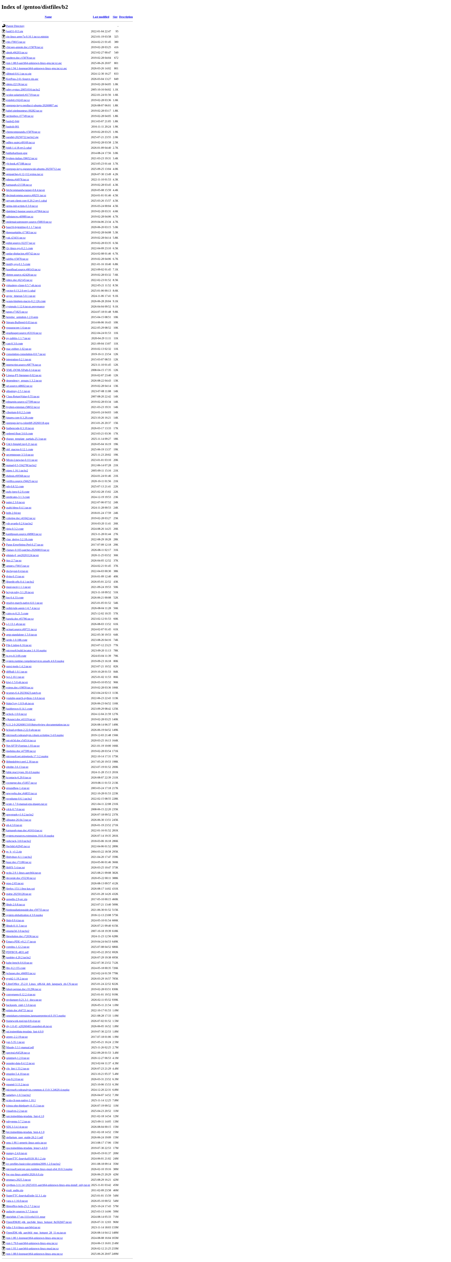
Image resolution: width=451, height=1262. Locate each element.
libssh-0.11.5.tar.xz (16, 925)
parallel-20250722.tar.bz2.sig (22, 137)
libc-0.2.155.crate (16, 968)
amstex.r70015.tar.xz (17, 565)
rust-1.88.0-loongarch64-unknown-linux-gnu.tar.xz (34, 1253)
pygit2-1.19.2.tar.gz (17, 978)
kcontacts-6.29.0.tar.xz (18, 777)
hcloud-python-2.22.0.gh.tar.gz (23, 729)
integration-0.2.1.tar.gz (18, 359)
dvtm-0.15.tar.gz (15, 576)
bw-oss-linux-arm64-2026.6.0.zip (24, 1174)
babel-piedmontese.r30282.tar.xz (24, 110)
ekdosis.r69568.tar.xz (18, 475)
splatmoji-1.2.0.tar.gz (17, 1057)
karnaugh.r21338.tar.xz (19, 184)
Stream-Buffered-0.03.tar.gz (21, 322)
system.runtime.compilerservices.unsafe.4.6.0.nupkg (35, 661)
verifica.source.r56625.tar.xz (22, 481)
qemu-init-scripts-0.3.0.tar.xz (22, 205)
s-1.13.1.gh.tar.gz (15, 624)
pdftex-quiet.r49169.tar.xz (20, 142)
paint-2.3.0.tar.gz (15, 502)
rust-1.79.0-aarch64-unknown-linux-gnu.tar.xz (32, 1243)
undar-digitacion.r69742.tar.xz (23, 253)
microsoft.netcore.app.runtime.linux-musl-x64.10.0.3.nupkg (39, 1169)
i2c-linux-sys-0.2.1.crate (19, 248)
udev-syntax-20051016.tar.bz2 (23, 89)
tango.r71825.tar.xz (17, 311)
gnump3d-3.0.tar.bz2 (17, 930)
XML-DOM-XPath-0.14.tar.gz (23, 370)
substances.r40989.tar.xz (19, 216)
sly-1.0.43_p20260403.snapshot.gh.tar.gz (29, 1026)
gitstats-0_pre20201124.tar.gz (22, 555)
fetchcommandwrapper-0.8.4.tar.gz (25, 190)
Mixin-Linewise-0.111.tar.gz (22, 459)
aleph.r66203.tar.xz (16, 52)
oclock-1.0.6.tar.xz (16, 713)
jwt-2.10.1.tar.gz (15, 676)
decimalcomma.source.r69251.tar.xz (26, 195)
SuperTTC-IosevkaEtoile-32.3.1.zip (26, 1195)
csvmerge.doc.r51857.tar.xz (21, 782)
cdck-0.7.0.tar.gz (15, 809)
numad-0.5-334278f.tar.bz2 (21, 465)
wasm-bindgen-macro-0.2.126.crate (26, 301)
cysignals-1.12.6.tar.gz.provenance (25, 306)
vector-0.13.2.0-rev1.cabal (20, 290)
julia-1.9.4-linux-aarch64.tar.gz (23, 1227)
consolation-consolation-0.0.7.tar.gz (26, 354)
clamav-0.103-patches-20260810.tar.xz (27, 549)
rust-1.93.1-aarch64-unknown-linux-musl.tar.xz (32, 1248)
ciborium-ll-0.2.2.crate (18, 412)
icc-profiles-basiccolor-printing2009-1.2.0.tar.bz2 (33, 1163)
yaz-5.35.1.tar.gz (15, 1042)
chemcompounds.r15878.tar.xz (23, 131)
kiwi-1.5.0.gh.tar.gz (17, 682)
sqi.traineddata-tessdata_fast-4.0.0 (25, 1031)
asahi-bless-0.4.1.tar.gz (18, 507)
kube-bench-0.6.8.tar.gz (19, 962)
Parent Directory (15, 26)
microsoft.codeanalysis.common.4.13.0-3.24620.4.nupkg (37, 1089)
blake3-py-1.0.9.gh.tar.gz (20, 703)
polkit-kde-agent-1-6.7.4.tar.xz (23, 608)
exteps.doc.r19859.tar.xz (19, 687)
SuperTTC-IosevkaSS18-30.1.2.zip (26, 1158)
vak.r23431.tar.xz (16, 237)
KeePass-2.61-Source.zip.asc (22, 78)
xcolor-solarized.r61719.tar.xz (22, 94)
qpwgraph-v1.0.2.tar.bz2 (19, 814)
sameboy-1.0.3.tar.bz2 (18, 1095)
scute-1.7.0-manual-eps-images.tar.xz (26, 803)
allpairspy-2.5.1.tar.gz (18, 391)
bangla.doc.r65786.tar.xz (20, 618)
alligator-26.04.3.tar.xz (18, 819)
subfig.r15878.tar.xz (17, 258)
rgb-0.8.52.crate (15, 486)
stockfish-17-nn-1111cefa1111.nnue (25, 1216)
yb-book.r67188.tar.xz (18, 163)
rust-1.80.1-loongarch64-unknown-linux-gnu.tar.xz (34, 1237)
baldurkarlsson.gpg (16, 153)
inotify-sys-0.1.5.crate (18, 264)
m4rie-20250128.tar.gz (18, 893)
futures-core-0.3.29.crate (19, 417)
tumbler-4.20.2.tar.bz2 (18, 957)
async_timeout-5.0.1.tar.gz (20, 295)
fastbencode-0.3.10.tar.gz (20, 428)
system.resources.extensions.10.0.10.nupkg (30, 835)
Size (115, 16)
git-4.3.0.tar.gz (14, 825)
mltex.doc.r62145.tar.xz (19, 280)
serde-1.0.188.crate (16, 639)
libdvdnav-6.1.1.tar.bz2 (19, 856)
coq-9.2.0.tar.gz (14, 1079)
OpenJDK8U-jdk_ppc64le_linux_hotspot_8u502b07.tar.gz (39, 1222)
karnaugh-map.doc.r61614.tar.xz (24, 830)
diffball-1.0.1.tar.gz (16, 671)
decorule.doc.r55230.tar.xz (21, 878)
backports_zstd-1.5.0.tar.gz (21, 1005)
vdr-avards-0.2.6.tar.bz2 (19, 523)
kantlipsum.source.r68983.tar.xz (24, 534)
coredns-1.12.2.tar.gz (17, 946)
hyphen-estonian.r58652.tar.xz (23, 407)
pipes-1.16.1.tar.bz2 (17, 470)
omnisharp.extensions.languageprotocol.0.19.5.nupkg (36, 1015)
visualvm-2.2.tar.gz (16, 1110)
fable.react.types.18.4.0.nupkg (23, 772)
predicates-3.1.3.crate (18, 497)
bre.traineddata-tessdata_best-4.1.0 (25, 1132)
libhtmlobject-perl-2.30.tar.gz (22, 761)
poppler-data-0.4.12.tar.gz (20, 1063)
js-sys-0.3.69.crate (16, 655)
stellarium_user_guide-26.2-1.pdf (24, 1137)
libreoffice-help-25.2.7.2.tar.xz (23, 1206)
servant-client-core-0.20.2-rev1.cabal (26, 200)
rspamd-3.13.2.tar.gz (17, 1084)
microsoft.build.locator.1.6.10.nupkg (26, 650)
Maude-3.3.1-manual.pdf (20, 1047)
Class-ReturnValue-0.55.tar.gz (22, 396)
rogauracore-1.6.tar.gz (18, 327)
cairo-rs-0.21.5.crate (17, 613)
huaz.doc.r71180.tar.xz (18, 862)
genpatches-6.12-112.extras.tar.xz (24, 174)
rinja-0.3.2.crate (15, 528)
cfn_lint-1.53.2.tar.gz (17, 1068)
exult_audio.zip (14, 1190)
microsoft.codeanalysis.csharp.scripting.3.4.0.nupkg (35, 735)
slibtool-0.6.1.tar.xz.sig (18, 73)
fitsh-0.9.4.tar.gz (15, 920)
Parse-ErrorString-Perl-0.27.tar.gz (24, 544)
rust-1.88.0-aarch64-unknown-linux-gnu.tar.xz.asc (34, 63)
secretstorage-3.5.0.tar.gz (20, 454)
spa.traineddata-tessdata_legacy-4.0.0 (26, 1147)
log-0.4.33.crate (15, 597)
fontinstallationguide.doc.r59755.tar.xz (27, 909)
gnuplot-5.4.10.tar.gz (17, 1073)
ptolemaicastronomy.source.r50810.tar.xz (29, 221)
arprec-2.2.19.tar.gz (17, 1036)
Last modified (101, 16)
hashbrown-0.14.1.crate (19, 708)
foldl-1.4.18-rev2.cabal (19, 147)
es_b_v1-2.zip (14, 851)
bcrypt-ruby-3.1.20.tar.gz (20, 592)
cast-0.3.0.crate (14, 343)
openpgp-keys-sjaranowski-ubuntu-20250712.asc (33, 168)
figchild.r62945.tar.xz (18, 846)
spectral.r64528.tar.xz (18, 1052)
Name (48, 16)
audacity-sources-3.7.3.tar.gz (22, 1211)
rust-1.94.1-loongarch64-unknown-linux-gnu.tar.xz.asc (36, 68)
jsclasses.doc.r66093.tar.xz (21, 973)
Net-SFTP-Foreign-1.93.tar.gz (23, 745)
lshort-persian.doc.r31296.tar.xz (23, 989)
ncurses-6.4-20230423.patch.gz (23, 692)
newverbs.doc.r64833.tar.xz (21, 793)
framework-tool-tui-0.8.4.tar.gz (23, 1020)
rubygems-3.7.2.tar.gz (18, 1121)
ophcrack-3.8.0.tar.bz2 (18, 841)
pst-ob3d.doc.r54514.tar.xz (21, 740)
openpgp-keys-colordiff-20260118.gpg (27, 422)
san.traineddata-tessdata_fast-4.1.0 (25, 1116)
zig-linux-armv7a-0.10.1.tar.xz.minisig (27, 36)
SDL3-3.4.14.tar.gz (17, 1126)
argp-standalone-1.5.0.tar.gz (21, 634)
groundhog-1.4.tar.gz (17, 788)
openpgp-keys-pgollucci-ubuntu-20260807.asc (32, 105)
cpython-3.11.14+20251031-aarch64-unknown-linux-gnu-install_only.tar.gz (48, 1184)
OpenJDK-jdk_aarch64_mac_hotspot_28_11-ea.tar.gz (36, 1232)
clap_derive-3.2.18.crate (19, 539)
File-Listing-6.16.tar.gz (19, 645)
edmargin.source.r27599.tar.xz (23, 401)
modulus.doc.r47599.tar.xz (21, 751)
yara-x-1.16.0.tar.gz (17, 1200)
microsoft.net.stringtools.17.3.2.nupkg (27, 756)
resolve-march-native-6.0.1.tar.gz (24, 602)
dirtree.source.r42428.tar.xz (21, 274)
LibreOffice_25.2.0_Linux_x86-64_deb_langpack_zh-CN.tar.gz (42, 983)
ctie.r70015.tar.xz (15, 41)
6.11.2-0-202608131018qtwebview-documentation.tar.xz (37, 724)
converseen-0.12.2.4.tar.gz (20, 994)
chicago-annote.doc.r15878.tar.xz (24, 47)
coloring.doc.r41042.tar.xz (20, 518)
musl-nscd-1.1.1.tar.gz (18, 586)
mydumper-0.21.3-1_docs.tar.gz (24, 999)
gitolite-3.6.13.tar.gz (17, 766)
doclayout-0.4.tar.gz (17, 571)
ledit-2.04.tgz (13, 512)
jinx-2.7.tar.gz (13, 560)
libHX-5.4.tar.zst (15, 867)
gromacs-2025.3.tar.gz (18, 1179)
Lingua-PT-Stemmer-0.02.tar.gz (23, 375)
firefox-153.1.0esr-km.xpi (20, 888)
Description (126, 16)
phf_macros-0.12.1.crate (19, 449)
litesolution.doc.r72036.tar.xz (22, 936)
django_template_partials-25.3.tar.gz (26, 438)
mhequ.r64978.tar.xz (17, 179)
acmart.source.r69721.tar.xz (21, 629)
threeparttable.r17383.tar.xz (21, 232)
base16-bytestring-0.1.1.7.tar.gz (23, 227)
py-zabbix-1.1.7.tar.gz (18, 338)
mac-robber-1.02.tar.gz (18, 348)
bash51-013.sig (14, 31)
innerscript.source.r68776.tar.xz (23, 364)
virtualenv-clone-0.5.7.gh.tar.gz (23, 285)
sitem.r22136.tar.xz (16, 84)
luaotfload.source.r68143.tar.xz (23, 269)
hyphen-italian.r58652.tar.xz (21, 158)
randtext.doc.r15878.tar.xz (20, 57)
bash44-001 (12, 126)
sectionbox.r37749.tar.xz (19, 115)
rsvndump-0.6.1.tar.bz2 (19, 798)
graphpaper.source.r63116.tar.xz (24, 332)
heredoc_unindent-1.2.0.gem (22, 317)
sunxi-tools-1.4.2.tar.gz (19, 666)
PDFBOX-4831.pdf (17, 952)
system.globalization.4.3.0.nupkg (24, 915)
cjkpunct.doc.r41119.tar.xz (20, 719)
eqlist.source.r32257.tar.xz (20, 242)
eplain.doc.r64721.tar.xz (19, 1010)
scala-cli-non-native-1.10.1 (21, 1100)
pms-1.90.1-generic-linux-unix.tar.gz (26, 1142)
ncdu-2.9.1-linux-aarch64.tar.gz (23, 872)
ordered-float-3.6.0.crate (19, 433)
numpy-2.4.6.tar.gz (16, 1153)
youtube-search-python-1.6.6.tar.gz (25, 698)
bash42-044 (12, 121)
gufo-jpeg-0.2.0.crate (17, 491)
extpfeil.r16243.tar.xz (18, 100)
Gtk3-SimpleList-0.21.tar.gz (21, 444)
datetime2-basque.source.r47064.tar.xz (27, 211)
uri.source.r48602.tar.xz (19, 385)
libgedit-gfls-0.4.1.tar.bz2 (20, 581)
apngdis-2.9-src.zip (16, 899)
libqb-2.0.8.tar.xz (15, 904)
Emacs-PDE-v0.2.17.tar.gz (21, 941)
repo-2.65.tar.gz (15, 883)
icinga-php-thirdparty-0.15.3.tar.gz (25, 1105)
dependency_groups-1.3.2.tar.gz (24, 380)
